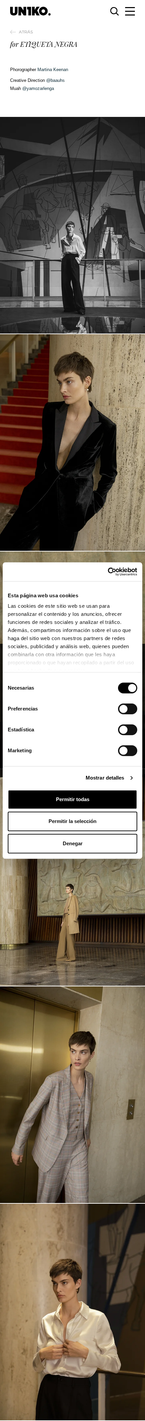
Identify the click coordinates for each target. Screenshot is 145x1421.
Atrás (26, 31)
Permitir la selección (72, 821)
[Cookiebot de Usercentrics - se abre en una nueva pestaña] (107, 571)
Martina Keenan (52, 69)
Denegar (73, 843)
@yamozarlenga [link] (38, 88)
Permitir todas (72, 799)
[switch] (127, 708)
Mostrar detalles (105, 778)
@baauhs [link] (55, 80)
